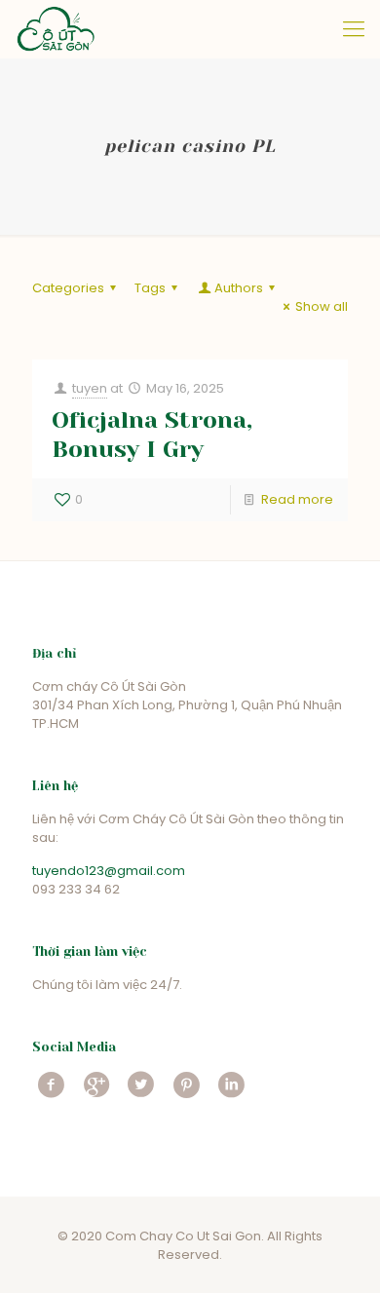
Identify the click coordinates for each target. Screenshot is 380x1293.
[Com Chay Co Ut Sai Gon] (55, 29)
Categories (68, 288)
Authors (238, 288)
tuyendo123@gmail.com (108, 870)
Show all (321, 306)
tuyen (89, 388)
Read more (297, 499)
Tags (150, 288)
